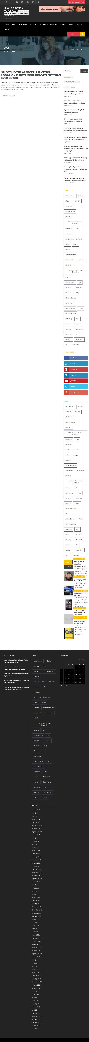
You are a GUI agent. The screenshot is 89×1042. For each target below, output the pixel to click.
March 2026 (36, 819)
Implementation (70, 255)
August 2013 (36, 1007)
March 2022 (36, 935)
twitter (72, 363)
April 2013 (35, 1010)
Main (13, 96)
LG (76, 277)
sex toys (68, 339)
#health (77, 201)
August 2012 (36, 1026)
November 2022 (37, 910)
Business (68, 229)
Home (7, 24)
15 (76, 674)
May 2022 (35, 929)
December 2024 (37, 860)
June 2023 (35, 888)
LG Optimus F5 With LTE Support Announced (80, 612)
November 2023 (37, 872)
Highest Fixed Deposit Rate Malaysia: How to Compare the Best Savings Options (76, 149)
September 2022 (37, 916)
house (75, 244)
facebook (73, 358)
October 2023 (36, 875)
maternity (79, 287)
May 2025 (35, 844)
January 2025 (36, 857)
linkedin (73, 375)
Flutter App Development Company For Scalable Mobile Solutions (75, 159)
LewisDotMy (14, 8)
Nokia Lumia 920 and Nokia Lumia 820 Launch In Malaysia (79, 622)
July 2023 (35, 885)
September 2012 (37, 1022)
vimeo (72, 386)
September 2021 (37, 954)
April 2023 (35, 894)
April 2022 (35, 932)
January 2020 (36, 1004)
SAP (77, 334)
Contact (33, 24)
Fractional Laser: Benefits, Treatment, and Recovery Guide (74, 102)
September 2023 (37, 879)
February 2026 (36, 822)
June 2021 (35, 963)
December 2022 (37, 907)
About (14, 24)
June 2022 (35, 925)
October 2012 (36, 1019)
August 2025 (36, 835)
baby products (70, 211)
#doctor (80, 196)
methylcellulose (70, 298)
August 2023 (36, 882)
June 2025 (35, 841)
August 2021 (36, 957)
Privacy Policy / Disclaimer (48, 24)
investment (69, 260)
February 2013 (36, 1013)
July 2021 (35, 960)
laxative (68, 277)
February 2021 (36, 976)
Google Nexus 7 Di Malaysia (80, 594)
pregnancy (78, 324)
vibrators (76, 344)
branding (68, 216)
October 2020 (36, 985)
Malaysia (68, 287)
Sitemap (63, 24)
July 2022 (35, 922)
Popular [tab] (68, 562)
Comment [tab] (68, 566)
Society (7, 29)
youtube (73, 381)
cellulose (68, 234)
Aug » (66, 685)
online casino (70, 308)
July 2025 (35, 838)
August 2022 (36, 919)
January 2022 (36, 941)
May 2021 (35, 966)
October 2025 (36, 829)
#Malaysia (68, 206)
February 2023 (36, 900)
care (77, 229)
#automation (69, 196)
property (68, 329)
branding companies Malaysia (75, 222)
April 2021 (35, 969)
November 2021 (37, 947)
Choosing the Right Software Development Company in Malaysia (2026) (75, 169)
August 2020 (36, 988)
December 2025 (37, 825)
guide (67, 244)
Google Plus (74, 392)
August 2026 (36, 810)
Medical (68, 293)
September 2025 (37, 832)
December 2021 (37, 944)
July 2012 (35, 1029)
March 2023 (36, 897)
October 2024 (36, 863)
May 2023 (35, 891)
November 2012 (37, 1016)
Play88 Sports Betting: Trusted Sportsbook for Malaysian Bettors (75, 179)
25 (61, 682)
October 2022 (36, 913)
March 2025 (36, 850)
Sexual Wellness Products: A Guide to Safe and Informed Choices (75, 138)
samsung (68, 334)
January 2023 (36, 904)
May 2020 (35, 997)
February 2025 (36, 854)
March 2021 (36, 972)
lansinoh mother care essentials (75, 271)
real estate (79, 329)
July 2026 (35, 813)
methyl (77, 293)
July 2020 (35, 991)
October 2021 (36, 950)
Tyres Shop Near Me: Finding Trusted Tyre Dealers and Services (75, 129)
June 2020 (35, 994)
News (71, 24)
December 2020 (37, 982)
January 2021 (36, 979)
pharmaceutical (70, 313)
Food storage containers (73, 239)
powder (67, 324)
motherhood (69, 303)
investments (81, 260)
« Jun (61, 685)
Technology (79, 339)
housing (68, 249)
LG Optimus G (69, 282)
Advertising (23, 24)
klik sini (68, 265)
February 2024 (36, 869)
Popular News (74, 34)
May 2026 (35, 816)
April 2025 (35, 847)
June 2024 (35, 866)
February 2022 (36, 938)
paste (81, 308)
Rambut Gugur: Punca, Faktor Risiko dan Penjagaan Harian (74, 93)
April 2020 (35, 1001)
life (80, 282)
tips (66, 344)
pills (77, 319)
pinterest (73, 369)
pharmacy (68, 319)
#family (68, 201)
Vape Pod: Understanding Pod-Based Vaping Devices (74, 111)
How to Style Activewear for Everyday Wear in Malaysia (73, 120)
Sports (79, 24)
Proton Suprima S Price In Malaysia (80, 580)
